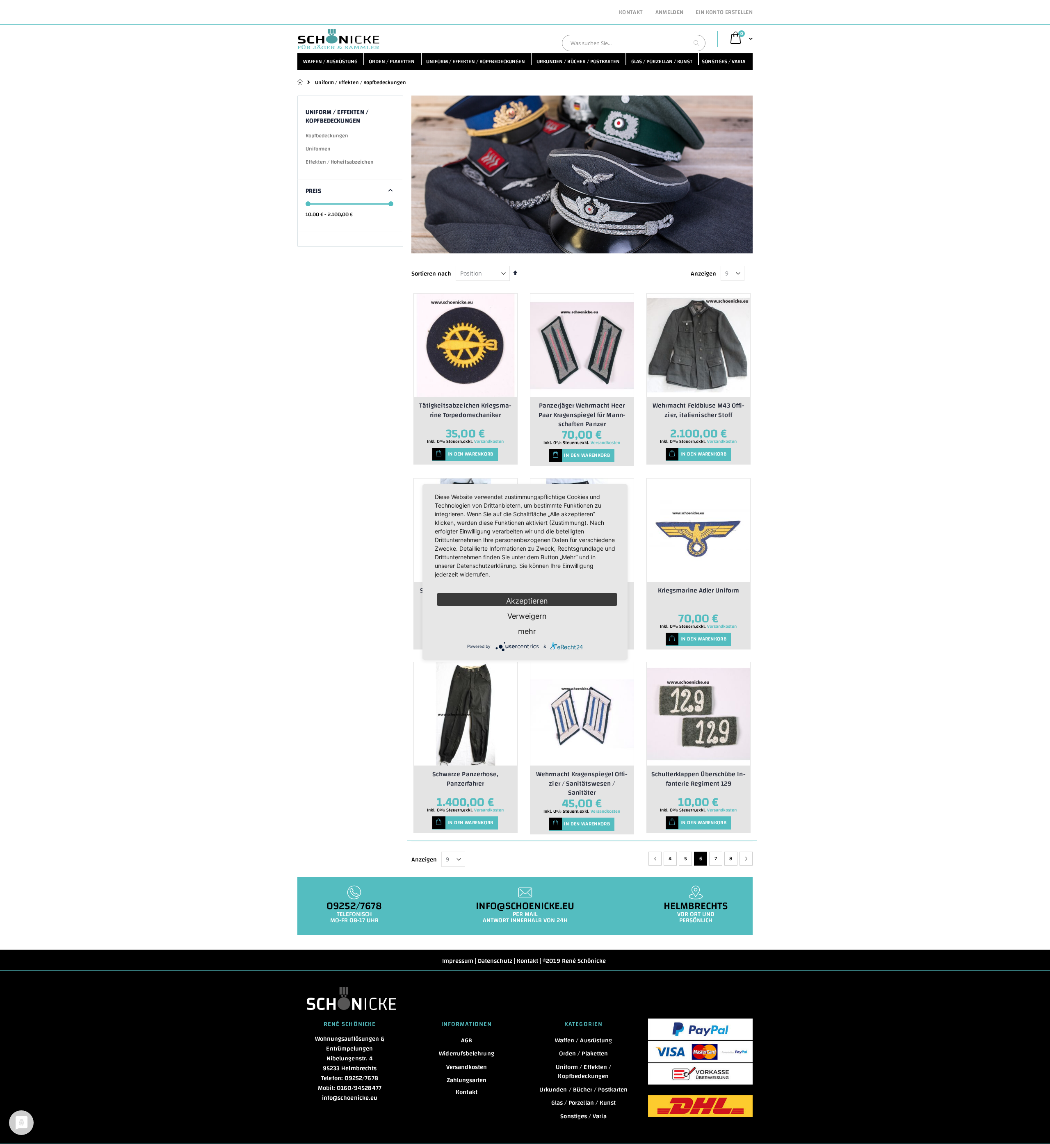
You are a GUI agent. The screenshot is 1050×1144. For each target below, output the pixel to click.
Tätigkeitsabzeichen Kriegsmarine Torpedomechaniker (465, 410)
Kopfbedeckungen (327, 136)
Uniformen (318, 149)
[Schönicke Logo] (338, 39)
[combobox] (633, 43)
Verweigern (527, 616)
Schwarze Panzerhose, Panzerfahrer (465, 779)
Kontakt (631, 13)
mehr (527, 631)
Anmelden (669, 13)
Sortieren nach (431, 273)
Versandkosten (489, 442)
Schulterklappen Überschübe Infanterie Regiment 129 (698, 779)
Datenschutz (495, 960)
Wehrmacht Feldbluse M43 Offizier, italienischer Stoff (698, 410)
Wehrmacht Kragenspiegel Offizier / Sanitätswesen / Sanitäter (582, 783)
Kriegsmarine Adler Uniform (698, 590)
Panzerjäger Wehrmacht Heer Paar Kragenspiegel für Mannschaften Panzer (582, 414)
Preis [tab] (313, 190)
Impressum (457, 960)
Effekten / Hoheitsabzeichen (340, 162)
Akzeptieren (527, 601)
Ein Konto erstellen (724, 13)
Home (300, 82)
